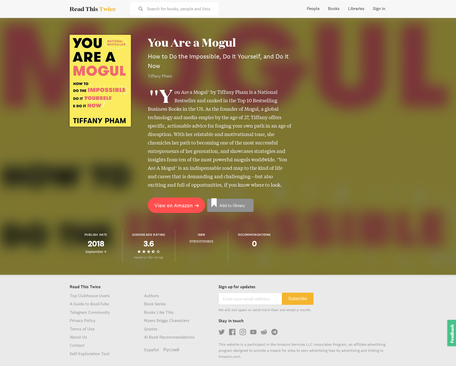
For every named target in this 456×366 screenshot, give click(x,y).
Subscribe (297, 298)
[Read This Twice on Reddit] (264, 332)
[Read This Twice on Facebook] (232, 332)
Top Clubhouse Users (90, 295)
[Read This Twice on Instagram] (243, 332)
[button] (442, 352)
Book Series (155, 303)
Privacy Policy (83, 320)
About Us (78, 337)
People (313, 8)
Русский (171, 349)
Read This (93, 9)
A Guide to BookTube (89, 303)
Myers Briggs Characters (166, 320)
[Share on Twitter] (443, 26)
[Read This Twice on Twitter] (221, 332)
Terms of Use (82, 328)
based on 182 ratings (148, 257)
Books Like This (159, 312)
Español (151, 349)
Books (334, 8)
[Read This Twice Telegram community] (274, 332)
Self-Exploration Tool (90, 353)
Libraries (356, 8)
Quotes (151, 328)
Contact (77, 345)
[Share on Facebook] (443, 36)
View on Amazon (176, 205)
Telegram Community (90, 312)
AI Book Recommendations (169, 337)
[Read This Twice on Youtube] (253, 332)
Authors (151, 295)
